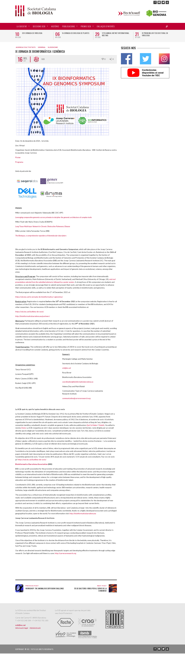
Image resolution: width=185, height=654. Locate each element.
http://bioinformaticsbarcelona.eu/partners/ (32, 316)
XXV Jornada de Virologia (32, 33)
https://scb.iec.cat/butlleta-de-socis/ (29, 312)
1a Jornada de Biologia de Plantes (75, 33)
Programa (19, 162)
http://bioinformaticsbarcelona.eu (82, 513)
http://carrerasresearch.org (65, 553)
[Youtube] (167, 2)
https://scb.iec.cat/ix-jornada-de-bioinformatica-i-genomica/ (39, 297)
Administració (35, 628)
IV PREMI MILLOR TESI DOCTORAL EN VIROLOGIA (155, 34)
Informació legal (21, 628)
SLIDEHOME (53, 47)
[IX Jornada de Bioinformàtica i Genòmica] (62, 101)
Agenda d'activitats (26, 47)
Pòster (18, 157)
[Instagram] (159, 2)
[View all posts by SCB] (36, 59)
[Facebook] (155, 2)
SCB (43, 59)
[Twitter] (163, 2)
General (42, 47)
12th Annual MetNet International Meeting (115, 34)
